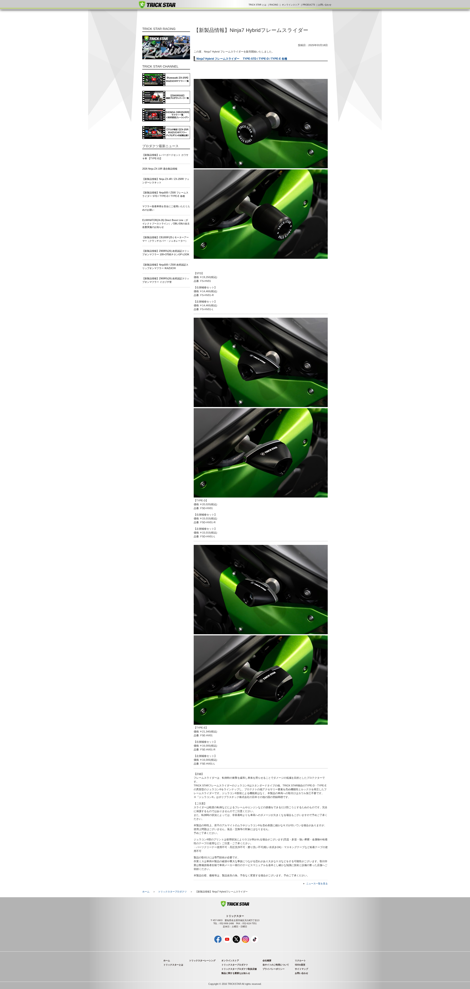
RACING (274, 4)
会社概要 (267, 960)
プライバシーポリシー (274, 969)
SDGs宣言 (300, 964)
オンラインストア (290, 4)
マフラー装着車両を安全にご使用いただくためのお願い (166, 208)
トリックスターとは (173, 964)
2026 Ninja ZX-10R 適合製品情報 (159, 169)
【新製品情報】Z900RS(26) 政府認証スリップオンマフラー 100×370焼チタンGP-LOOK (165, 253)
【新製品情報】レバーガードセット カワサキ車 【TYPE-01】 (165, 157)
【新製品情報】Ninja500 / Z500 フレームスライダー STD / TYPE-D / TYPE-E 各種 (165, 194)
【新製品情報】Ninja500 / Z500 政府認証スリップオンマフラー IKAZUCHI (165, 267)
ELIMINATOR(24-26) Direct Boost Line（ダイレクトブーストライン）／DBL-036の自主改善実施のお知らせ (166, 223)
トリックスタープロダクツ (172, 891)
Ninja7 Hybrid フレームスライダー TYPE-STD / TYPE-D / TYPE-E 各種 (241, 58)
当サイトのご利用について (276, 964)
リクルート (300, 960)
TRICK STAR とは (257, 4)
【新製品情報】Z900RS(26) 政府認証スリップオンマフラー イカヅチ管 (165, 280)
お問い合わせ (324, 4)
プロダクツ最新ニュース (160, 146)
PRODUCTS (309, 4)
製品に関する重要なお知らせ (235, 973)
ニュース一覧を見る (317, 883)
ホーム (145, 891)
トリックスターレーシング (202, 960)
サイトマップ (301, 969)
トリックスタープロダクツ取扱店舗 (239, 969)
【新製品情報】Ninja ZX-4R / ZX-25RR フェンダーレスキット (165, 181)
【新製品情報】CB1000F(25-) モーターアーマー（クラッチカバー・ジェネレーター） (165, 239)
